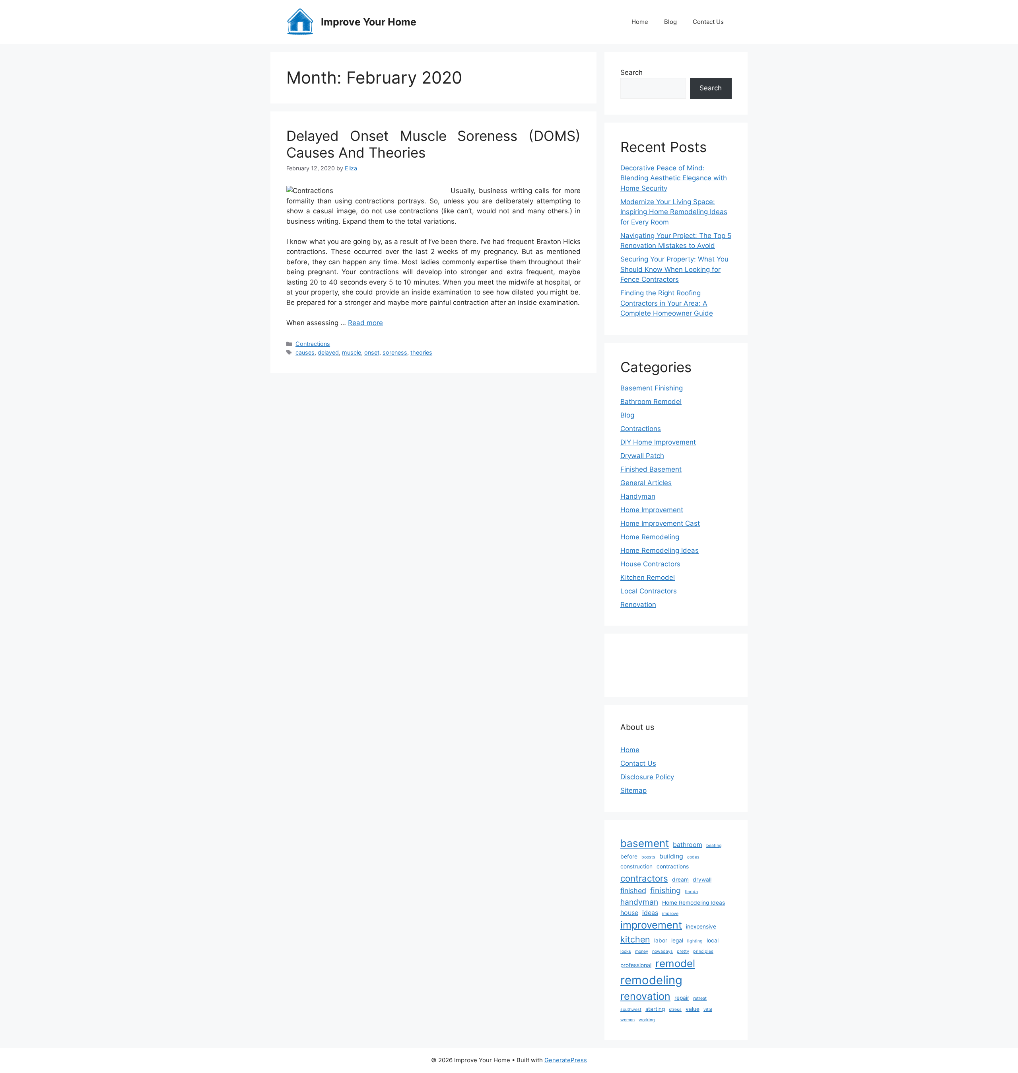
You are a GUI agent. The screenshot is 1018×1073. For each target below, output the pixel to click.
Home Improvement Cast (660, 523)
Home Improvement (651, 510)
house (629, 913)
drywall (702, 879)
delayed (328, 352)
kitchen (635, 939)
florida (691, 891)
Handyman (637, 496)
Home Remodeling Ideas (659, 550)
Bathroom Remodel (651, 402)
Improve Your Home (368, 22)
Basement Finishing (651, 388)
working (647, 1019)
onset (371, 352)
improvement (651, 925)
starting (655, 1009)
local (713, 940)
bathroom (687, 845)
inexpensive (701, 926)
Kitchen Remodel (647, 577)
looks (625, 951)
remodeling (651, 980)
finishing (665, 890)
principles (703, 951)
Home (639, 21)
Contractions (312, 343)
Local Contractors (648, 591)
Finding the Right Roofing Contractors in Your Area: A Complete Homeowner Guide (666, 303)
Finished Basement (651, 469)
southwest (630, 1009)
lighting (695, 941)
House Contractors (650, 564)
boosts (648, 857)
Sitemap (633, 790)
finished (633, 890)
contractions (673, 866)
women (627, 1019)
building (671, 856)
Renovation (638, 605)
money (641, 951)
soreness (395, 352)
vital (707, 1009)
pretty (683, 951)
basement (644, 843)
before (628, 856)
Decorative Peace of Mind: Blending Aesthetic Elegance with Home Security (673, 178)
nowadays (662, 951)
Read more (365, 323)
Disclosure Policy (647, 777)
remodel (675, 963)
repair (681, 998)
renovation (645, 996)
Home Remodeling (649, 537)
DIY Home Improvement (658, 442)
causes (305, 352)
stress (675, 1009)
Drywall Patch (642, 456)
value (692, 1009)
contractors (644, 878)
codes (693, 857)
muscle (351, 352)
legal (677, 940)
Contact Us (708, 21)
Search (631, 72)
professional (635, 965)
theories (421, 352)
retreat (700, 998)
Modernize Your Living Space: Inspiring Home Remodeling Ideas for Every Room (673, 212)
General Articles (646, 483)
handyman (639, 902)
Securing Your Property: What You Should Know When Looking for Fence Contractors (674, 269)
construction (636, 866)
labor (660, 940)
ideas (650, 913)
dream (680, 879)
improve (670, 913)
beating (714, 845)
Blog (670, 21)
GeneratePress (565, 1060)
